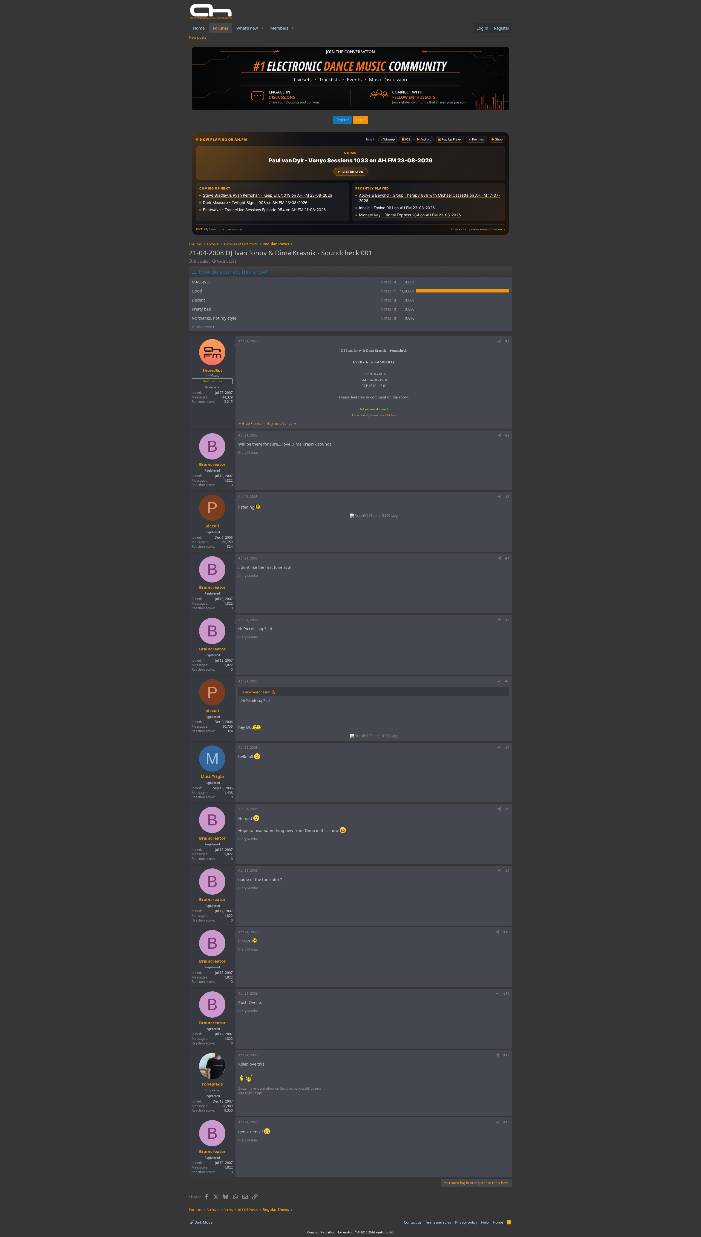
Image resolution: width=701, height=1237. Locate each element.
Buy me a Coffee (279, 423)
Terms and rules (438, 1222)
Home (199, 28)
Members (279, 28)
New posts (197, 37)
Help (485, 1222)
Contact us (412, 1222)
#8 (507, 809)
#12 (506, 1055)
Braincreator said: (256, 692)
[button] (262, 28)
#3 (507, 496)
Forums (220, 28)
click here (390, 415)
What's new (247, 28)
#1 (507, 341)
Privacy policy (466, 1222)
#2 (507, 435)
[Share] (499, 341)
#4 (507, 558)
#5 (507, 620)
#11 (506, 993)
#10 (506, 932)
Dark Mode (203, 1222)
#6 (507, 681)
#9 (507, 870)
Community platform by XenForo (350, 1232)
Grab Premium (253, 423)
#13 (506, 1122)
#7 (507, 747)
